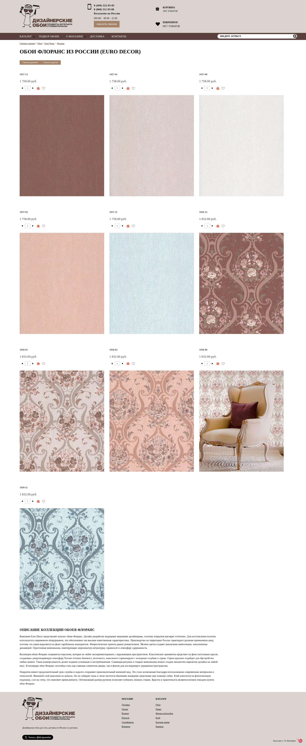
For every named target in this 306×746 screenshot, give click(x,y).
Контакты (119, 36)
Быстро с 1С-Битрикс (284, 740)
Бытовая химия (162, 722)
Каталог (26, 36)
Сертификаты (128, 722)
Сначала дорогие (50, 62)
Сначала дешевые (30, 62)
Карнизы (159, 726)
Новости (125, 718)
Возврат (125, 713)
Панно (158, 709)
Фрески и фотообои (164, 713)
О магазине (74, 36)
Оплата (125, 709)
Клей (158, 718)
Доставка (97, 36)
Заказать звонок (107, 24)
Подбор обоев (49, 36)
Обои (158, 705)
